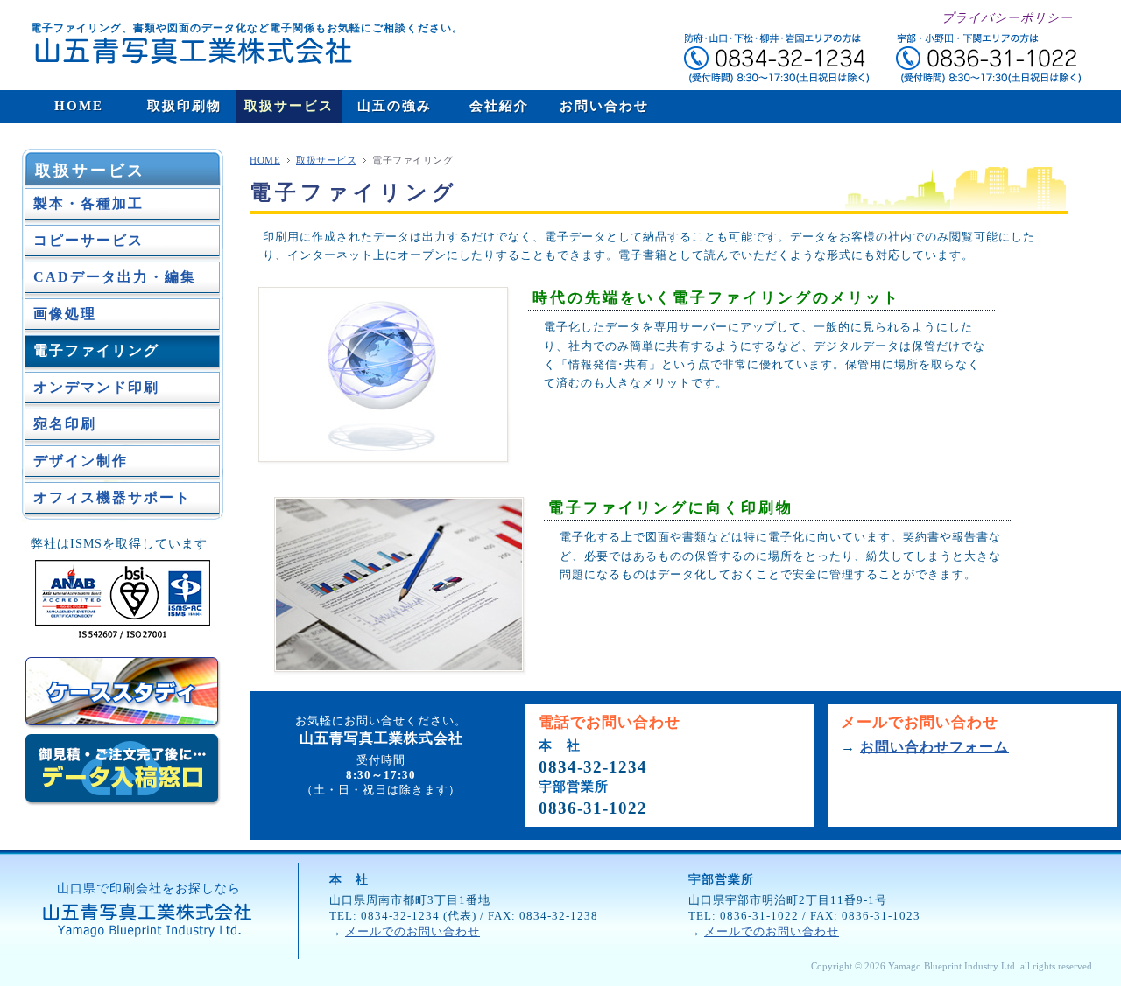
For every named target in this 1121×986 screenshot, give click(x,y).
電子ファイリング (96, 350)
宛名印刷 (64, 423)
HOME (265, 160)
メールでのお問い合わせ (412, 932)
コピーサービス (88, 240)
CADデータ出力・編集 (114, 276)
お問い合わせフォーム (934, 746)
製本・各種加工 (88, 203)
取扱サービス (90, 170)
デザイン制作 (80, 460)
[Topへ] (180, 50)
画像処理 (64, 313)
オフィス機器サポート (112, 497)
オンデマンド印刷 (96, 387)
